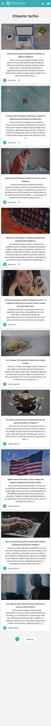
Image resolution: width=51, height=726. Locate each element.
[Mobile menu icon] (3, 3)
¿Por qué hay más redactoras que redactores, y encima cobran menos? (25, 605)
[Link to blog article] (25, 37)
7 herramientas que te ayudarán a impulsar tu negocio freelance (26, 55)
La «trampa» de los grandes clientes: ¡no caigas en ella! (25, 361)
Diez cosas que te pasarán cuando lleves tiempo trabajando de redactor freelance (25, 543)
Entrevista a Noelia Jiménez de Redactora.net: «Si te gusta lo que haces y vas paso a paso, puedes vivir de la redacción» (25, 303)
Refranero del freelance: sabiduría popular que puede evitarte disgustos (25, 239)
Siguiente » (30, 639)
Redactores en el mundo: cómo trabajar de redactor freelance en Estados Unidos (25, 481)
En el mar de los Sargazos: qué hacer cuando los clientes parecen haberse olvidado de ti (25, 117)
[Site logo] (16, 3)
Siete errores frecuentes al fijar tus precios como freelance (25, 179)
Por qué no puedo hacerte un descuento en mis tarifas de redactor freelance (25, 421)
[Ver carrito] (48, 3)
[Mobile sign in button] (42, 3)
